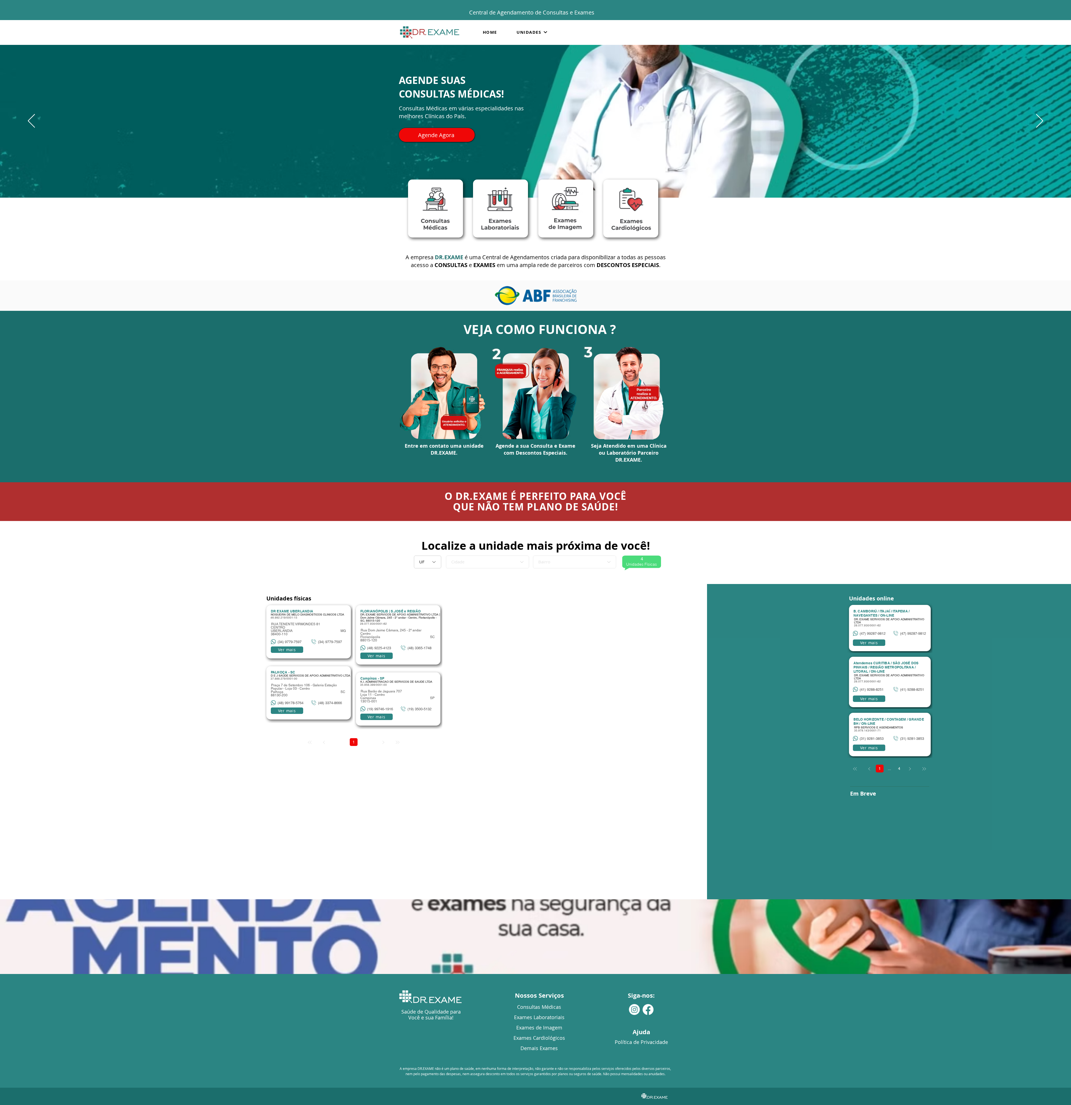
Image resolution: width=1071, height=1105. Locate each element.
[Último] (924, 769)
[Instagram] (634, 1009)
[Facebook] (648, 1009)
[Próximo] (1039, 121)
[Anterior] (31, 121)
